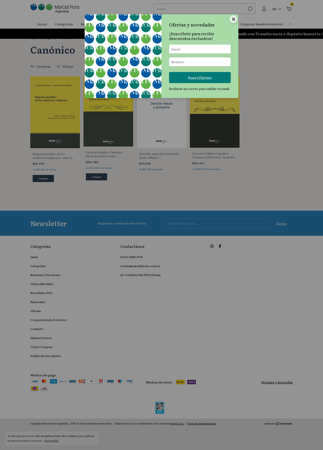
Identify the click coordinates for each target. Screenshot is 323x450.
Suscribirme (200, 77)
